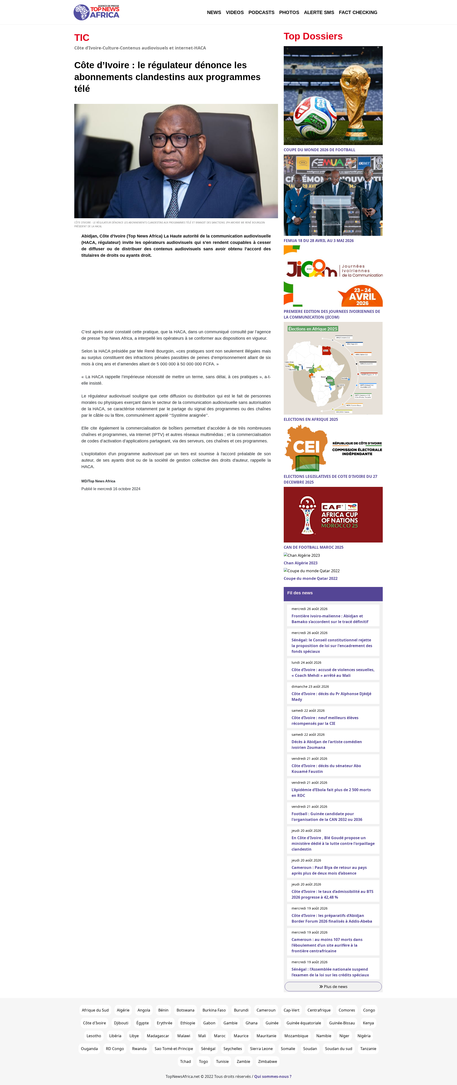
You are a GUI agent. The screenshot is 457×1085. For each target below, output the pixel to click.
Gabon (209, 1023)
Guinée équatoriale (304, 1023)
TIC (81, 37)
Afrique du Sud (95, 1010)
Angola (144, 1010)
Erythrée (164, 1023)
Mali (202, 1035)
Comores (347, 1010)
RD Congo (115, 1048)
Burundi (241, 1010)
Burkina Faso (214, 1010)
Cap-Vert (291, 1010)
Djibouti (121, 1023)
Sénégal (208, 1048)
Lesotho (94, 1035)
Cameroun (266, 1010)
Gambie (231, 1023)
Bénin (163, 1010)
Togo (203, 1061)
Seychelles (233, 1048)
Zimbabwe (267, 1061)
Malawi (183, 1035)
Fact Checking (358, 12)
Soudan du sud (338, 1048)
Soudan (310, 1048)
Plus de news (335, 986)
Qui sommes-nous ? (273, 1076)
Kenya (368, 1023)
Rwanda (139, 1048)
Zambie (243, 1061)
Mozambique (296, 1035)
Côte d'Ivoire (94, 1023)
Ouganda (89, 1048)
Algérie (123, 1010)
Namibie (323, 1035)
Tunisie (222, 1061)
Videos (235, 12)
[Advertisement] (176, 295)
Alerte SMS (319, 12)
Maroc (220, 1035)
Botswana (185, 1010)
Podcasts (261, 12)
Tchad (185, 1061)
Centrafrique (319, 1010)
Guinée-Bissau (342, 1023)
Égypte (142, 1023)
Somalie (288, 1048)
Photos (289, 12)
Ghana (252, 1023)
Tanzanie (368, 1048)
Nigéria (364, 1035)
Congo (369, 1010)
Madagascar (158, 1035)
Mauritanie (266, 1035)
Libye (134, 1035)
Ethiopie (187, 1023)
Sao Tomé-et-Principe (174, 1048)
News (214, 12)
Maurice (241, 1035)
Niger (344, 1035)
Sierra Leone (261, 1048)
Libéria (115, 1035)
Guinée (272, 1023)
